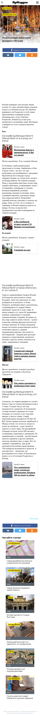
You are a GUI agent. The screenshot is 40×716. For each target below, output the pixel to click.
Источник (34, 519)
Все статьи (7, 8)
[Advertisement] (20, 81)
